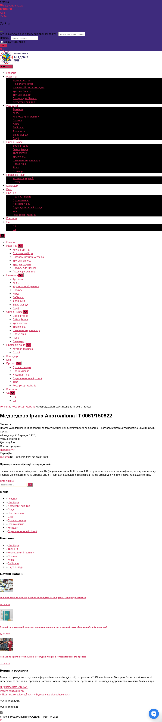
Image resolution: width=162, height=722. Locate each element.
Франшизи (19, 131)
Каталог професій (23, 178)
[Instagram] (7, 9)
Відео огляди (20, 134)
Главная (13, 498)
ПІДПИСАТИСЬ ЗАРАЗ (14, 687)
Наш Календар (16, 513)
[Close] (1, 31)
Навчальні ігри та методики (28, 87)
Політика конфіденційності (16, 694)
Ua (8, 222)
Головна (11, 73)
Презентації (20, 164)
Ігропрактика (20, 153)
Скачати (5, 457)
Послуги (17, 120)
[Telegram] (10, 9)
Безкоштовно (20, 145)
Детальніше (7, 481)
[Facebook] (1, 9)
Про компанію (21, 200)
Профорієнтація (15, 174)
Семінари (18, 171)
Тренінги (18, 109)
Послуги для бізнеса (25, 98)
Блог (9, 189)
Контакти (11, 218)
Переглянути (7, 449)
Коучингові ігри (21, 80)
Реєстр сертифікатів (24, 214)
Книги (16, 113)
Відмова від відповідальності (52, 694)
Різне (16, 167)
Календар (12, 185)
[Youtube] (4, 9)
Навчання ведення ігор (26, 160)
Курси (16, 124)
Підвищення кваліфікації (27, 207)
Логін (3, 45)
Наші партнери (21, 204)
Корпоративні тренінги (26, 116)
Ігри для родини (22, 94)
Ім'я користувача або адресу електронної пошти (29, 34)
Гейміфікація (20, 149)
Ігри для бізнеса (22, 91)
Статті (16, 182)
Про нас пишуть (22, 196)
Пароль (5, 38)
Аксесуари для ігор (24, 102)
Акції (3, 13)
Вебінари (18, 127)
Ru (14, 225)
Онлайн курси (14, 142)
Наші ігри (11, 76)
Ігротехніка (19, 156)
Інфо (15, 211)
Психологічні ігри (23, 84)
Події (16, 138)
